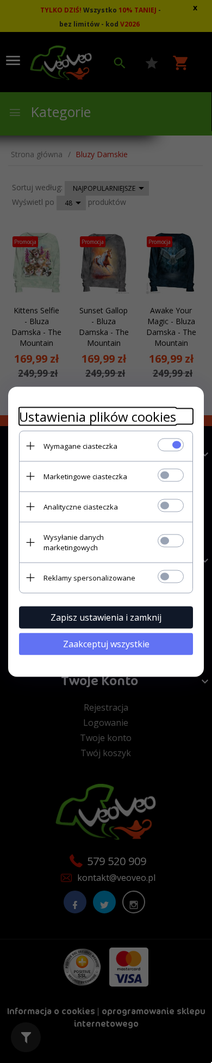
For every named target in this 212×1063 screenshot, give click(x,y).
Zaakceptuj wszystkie (106, 643)
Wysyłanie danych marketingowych (73, 542)
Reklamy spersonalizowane (89, 577)
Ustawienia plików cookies (97, 416)
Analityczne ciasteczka (80, 506)
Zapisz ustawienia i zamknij (106, 617)
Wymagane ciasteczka (80, 445)
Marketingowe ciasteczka (85, 476)
